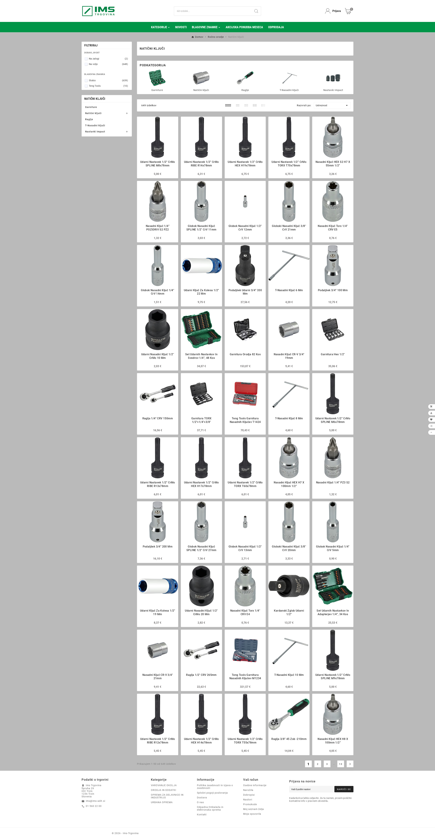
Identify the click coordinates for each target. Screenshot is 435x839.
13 (340, 764)
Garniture (91, 107)
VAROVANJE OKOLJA (164, 785)
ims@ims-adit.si (95, 801)
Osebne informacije (254, 785)
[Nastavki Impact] (333, 77)
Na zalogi (108, 58)
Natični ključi (94, 98)
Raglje (89, 119)
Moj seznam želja (253, 809)
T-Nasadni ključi (95, 125)
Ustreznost (332, 105)
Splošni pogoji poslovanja (212, 792)
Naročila (248, 790)
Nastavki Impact (95, 131)
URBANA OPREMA (162, 802)
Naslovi (247, 799)
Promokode (250, 804)
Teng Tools (108, 85)
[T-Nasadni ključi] (289, 77)
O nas (200, 802)
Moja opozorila (252, 813)
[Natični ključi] (201, 77)
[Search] (256, 11)
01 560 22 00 (94, 806)
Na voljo (108, 64)
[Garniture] (157, 77)
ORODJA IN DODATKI (163, 790)
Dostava (202, 797)
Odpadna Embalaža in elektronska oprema (210, 808)
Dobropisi (249, 794)
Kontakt (202, 814)
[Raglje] (245, 77)
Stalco (108, 80)
